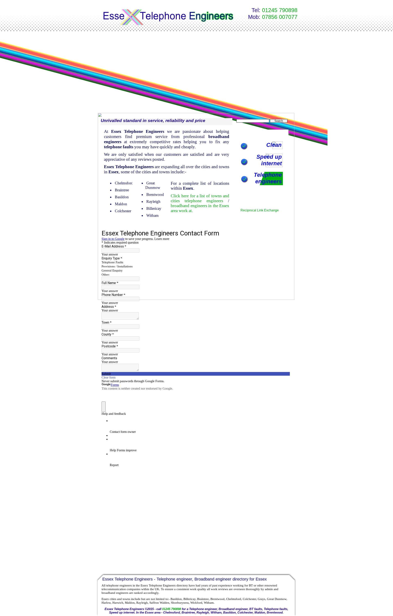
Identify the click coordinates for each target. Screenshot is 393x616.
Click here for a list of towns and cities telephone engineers (200, 198)
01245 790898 (279, 10)
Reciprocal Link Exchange (260, 210)
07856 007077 (279, 17)
